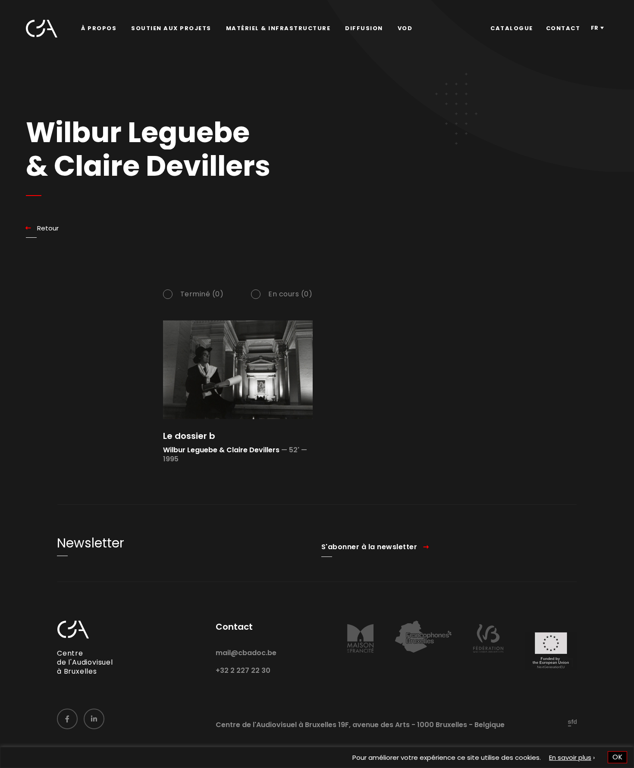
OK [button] (617, 757)
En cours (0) (290, 294)
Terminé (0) (202, 294)
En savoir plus (570, 757)
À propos (98, 28)
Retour (48, 228)
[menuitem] (99, 28)
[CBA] (41, 28)
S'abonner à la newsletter (369, 547)
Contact (563, 28)
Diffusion (364, 28)
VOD (405, 28)
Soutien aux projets (171, 28)
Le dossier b (189, 436)
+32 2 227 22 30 (243, 670)
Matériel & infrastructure (278, 28)
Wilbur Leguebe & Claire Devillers (221, 450)
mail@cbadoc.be (246, 653)
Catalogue (511, 28)
